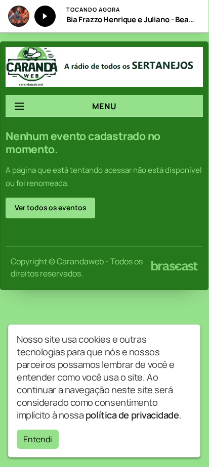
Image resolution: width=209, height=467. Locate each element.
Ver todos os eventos (50, 207)
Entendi (37, 439)
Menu (104, 106)
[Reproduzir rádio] (45, 16)
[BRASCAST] (174, 266)
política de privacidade (132, 415)
